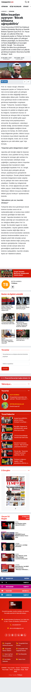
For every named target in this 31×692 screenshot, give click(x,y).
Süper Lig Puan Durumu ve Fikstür (8, 655)
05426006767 (16, 625)
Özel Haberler (25, 667)
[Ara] (26, 2)
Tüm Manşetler (22, 654)
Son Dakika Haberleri (7, 660)
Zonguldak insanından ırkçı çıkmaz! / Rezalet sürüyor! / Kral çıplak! (18, 398)
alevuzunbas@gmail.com (17, 628)
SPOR (11, 669)
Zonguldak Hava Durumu (22, 644)
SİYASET (26, 6)
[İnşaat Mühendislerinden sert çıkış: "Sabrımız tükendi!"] (8, 333)
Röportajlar (5, 669)
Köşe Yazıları (11, 667)
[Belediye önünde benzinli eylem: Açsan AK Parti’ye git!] (23, 300)
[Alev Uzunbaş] (4, 397)
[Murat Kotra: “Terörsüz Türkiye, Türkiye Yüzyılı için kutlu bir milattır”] (23, 317)
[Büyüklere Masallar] (4, 405)
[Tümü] (29, 384)
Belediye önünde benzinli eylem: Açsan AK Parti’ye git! (22, 307)
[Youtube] (21, 635)
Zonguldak (17, 669)
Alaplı (26, 669)
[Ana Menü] (28, 2)
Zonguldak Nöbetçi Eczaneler (8, 644)
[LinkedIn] (18, 635)
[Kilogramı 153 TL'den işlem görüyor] (23, 333)
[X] (9, 635)
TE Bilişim (19, 675)
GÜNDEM (4, 6)
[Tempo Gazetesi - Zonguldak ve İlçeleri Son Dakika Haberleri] (7, 2)
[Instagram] (15, 635)
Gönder (5, 368)
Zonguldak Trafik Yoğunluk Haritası (22, 649)
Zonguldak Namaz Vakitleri (7, 649)
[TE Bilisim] (5, 284)
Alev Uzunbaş (14, 394)
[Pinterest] (12, 635)
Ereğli (22, 669)
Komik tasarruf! (14, 406)
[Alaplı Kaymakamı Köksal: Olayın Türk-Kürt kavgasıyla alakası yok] (8, 300)
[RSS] (24, 635)
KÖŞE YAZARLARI (15, 6)
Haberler (4, 11)
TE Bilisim (14, 283)
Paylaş (5, 81)
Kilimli (15, 671)
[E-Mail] (12, 287)
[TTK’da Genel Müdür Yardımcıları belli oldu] (8, 317)
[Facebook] (6, 635)
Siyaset (18, 667)
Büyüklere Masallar (17, 404)
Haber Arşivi (21, 659)
